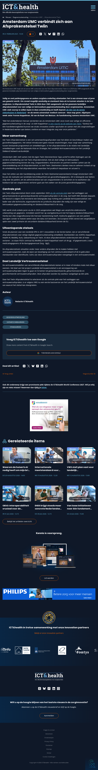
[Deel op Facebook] (54, 34)
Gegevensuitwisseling (20, 17)
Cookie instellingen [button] (49, 757)
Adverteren (49, 734)
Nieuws (8, 17)
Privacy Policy (49, 741)
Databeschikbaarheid (15, 322)
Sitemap (49, 749)
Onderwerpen (49, 738)
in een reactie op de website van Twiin (64, 123)
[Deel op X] (45, 34)
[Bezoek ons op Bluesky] (44, 688)
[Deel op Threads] (40, 34)
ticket (43, 387)
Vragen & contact (49, 730)
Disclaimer (49, 745)
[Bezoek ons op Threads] (39, 688)
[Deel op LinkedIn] (58, 34)
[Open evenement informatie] (91, 763)
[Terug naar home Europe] (20, 8)
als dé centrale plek (58, 193)
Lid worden (49, 578)
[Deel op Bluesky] (49, 34)
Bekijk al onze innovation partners (49, 633)
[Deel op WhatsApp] (63, 34)
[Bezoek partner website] (14, 650)
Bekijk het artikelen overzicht (19, 521)
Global (49, 753)
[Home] (3, 17)
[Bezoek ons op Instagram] (58, 688)
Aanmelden (49, 715)
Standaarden (15, 327)
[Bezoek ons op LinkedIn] (53, 688)
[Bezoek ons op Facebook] (49, 688)
